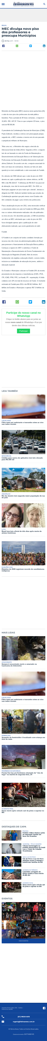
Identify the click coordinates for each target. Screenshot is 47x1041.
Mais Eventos (23, 941)
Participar (23, 331)
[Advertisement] (23, 77)
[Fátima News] (23, 4)
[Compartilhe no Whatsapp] (17, 46)
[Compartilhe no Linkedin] (44, 46)
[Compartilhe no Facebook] (3, 46)
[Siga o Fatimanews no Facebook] (44, 1008)
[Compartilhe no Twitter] (30, 46)
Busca (44, 4)
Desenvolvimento (18, 1034)
